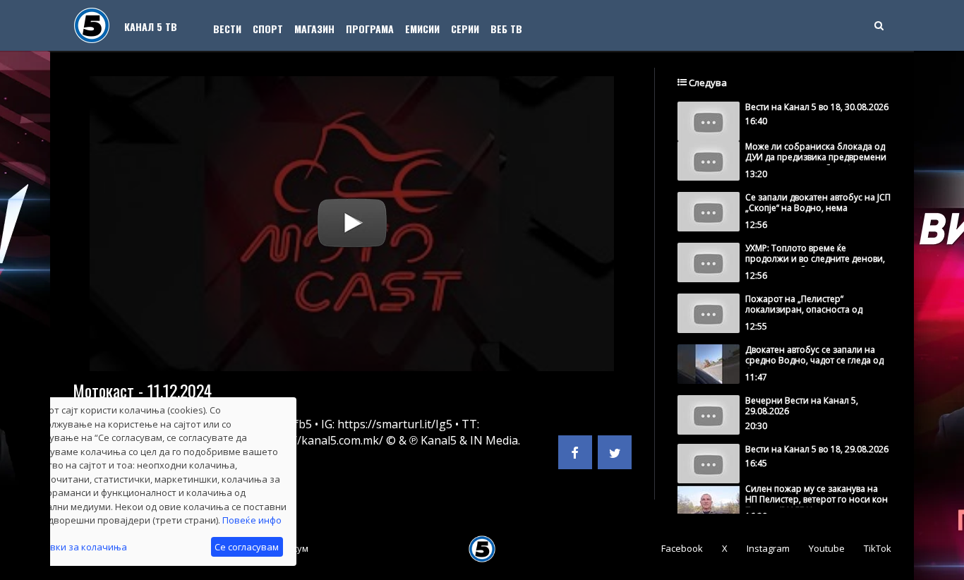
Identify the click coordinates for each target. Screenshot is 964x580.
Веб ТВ (506, 28)
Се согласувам (247, 546)
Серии (465, 28)
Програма (370, 28)
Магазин (314, 28)
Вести (227, 28)
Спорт (268, 28)
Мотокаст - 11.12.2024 (142, 390)
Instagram (768, 548)
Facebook (682, 548)
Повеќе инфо (252, 520)
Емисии (422, 28)
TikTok (877, 548)
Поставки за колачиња (75, 546)
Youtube (827, 548)
